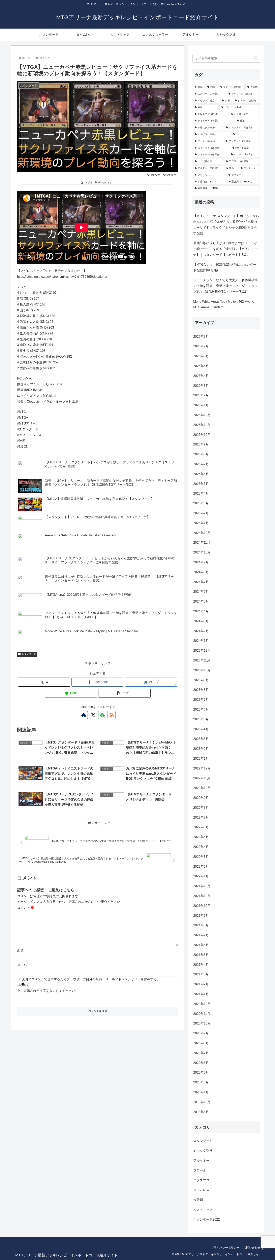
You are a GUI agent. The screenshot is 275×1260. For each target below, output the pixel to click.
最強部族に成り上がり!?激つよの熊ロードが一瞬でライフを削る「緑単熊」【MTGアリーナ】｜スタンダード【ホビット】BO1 (225, 248)
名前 (20, 950)
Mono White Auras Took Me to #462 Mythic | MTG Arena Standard (224, 304)
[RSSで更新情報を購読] (112, 715)
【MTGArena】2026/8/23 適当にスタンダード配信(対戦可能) (224, 267)
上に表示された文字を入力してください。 (47, 991)
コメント (25, 907)
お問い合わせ (251, 1247)
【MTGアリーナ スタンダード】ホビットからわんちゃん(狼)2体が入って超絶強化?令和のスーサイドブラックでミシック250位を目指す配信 (226, 224)
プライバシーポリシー (225, 1247)
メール (22, 965)
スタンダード (29, 654)
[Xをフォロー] (93, 715)
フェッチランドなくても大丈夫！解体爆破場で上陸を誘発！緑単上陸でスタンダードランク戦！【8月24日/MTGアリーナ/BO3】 (225, 285)
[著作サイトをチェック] (84, 715)
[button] (124, 693)
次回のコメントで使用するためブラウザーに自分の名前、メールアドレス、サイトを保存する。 (91, 979)
